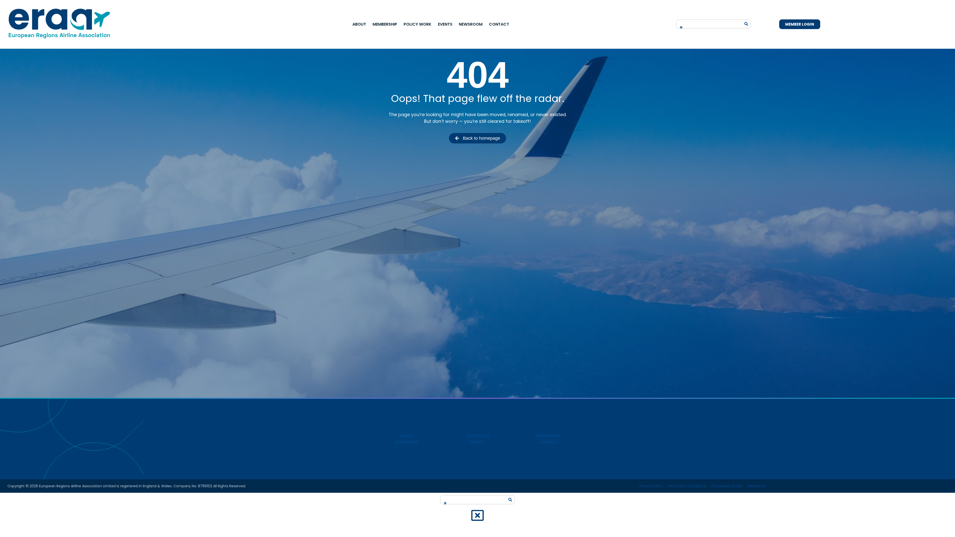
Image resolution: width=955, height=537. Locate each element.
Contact (499, 24)
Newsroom (470, 24)
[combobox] (710, 22)
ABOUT (407, 436)
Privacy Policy (651, 486)
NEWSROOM (548, 436)
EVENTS (477, 442)
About (359, 24)
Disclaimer (756, 486)
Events (445, 24)
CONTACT (548, 442)
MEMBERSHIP (406, 442)
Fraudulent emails (726, 486)
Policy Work (417, 24)
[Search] (746, 24)
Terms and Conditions (687, 486)
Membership (385, 24)
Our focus (477, 436)
